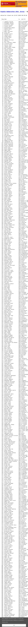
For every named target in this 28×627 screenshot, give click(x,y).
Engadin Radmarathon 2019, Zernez (12, 11)
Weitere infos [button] (5, 622)
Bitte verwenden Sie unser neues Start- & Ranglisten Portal (21, 2)
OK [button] (14, 625)
